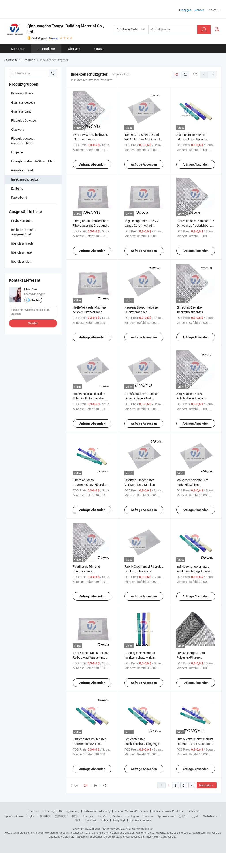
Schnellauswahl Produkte (168, 811)
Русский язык (165, 816)
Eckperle (17, 152)
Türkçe (104, 820)
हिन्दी (77, 820)
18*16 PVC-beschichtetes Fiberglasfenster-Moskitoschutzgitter (90, 139)
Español (103, 816)
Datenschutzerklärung (97, 811)
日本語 (74, 816)
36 (95, 785)
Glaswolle (17, 129)
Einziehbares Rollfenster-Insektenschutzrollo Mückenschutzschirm (90, 743)
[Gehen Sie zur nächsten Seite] (212, 74)
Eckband (17, 188)
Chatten (35, 300)
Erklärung (49, 811)
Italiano (148, 816)
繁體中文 (60, 816)
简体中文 (45, 816)
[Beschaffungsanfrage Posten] (217, 29)
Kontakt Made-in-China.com (131, 811)
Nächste (205, 785)
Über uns (74, 49)
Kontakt (98, 49)
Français (88, 816)
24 (85, 785)
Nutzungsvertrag (69, 811)
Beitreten (199, 10)
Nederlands (210, 816)
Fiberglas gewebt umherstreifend (23, 140)
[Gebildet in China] (32, 9)
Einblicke (193, 811)
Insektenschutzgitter (25, 179)
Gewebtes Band (22, 170)
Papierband (19, 197)
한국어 (182, 816)
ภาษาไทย (90, 820)
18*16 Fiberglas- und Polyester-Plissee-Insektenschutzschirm (191, 657)
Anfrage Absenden (92, 164)
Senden (33, 323)
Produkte (48, 49)
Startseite (17, 49)
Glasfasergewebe (23, 102)
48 (104, 785)
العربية (194, 816)
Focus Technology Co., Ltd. (109, 828)
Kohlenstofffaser (22, 93)
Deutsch (117, 816)
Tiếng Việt (119, 820)
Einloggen (185, 10)
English (30, 816)
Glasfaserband (21, 111)
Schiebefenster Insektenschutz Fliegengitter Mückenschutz (143, 743)
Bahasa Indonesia (140, 820)
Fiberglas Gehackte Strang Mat (32, 161)
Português (133, 816)
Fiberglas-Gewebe (23, 120)
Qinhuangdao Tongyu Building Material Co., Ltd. (65, 29)
